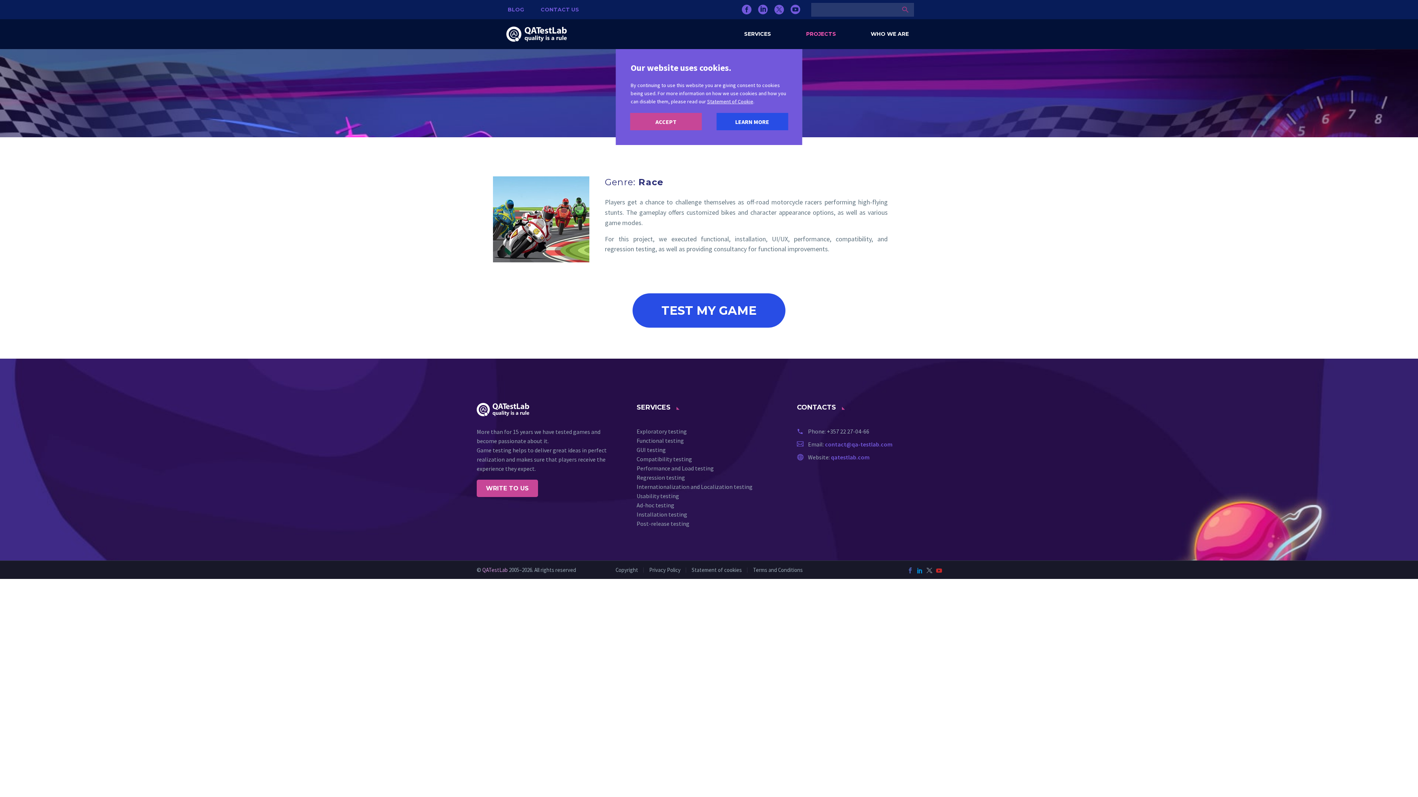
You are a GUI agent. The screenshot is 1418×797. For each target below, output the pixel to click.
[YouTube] (795, 9)
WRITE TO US (507, 488)
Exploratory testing (662, 431)
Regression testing (661, 477)
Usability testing (658, 496)
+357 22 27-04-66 (848, 431)
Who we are (890, 34)
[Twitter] (779, 9)
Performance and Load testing (675, 468)
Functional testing (660, 440)
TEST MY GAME (709, 310)
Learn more (752, 121)
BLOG (516, 9)
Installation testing (662, 514)
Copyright (627, 570)
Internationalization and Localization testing (695, 486)
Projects (821, 34)
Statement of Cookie (730, 101)
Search (905, 9)
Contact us (560, 9)
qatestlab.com (850, 457)
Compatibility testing (664, 459)
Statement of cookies (717, 570)
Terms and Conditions (778, 570)
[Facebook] (746, 9)
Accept (666, 121)
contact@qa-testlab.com (859, 444)
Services (757, 34)
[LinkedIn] (763, 9)
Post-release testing (663, 523)
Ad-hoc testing (655, 505)
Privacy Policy (665, 570)
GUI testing (651, 449)
